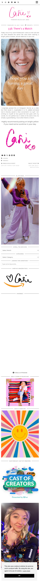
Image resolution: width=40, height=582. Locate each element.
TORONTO (5, 160)
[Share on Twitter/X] (7, 155)
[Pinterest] (8, 2)
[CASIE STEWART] (20, 9)
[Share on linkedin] (12, 155)
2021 (22, 25)
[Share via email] (2, 155)
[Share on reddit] (14, 155)
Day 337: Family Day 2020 (10, 164)
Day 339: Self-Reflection (33, 165)
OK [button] (19, 575)
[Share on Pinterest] (9, 155)
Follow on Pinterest (20, 372)
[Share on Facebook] (5, 155)
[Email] (15, 2)
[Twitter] (2, 2)
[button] (37, 2)
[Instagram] (5, 2)
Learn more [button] (26, 571)
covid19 (5, 158)
